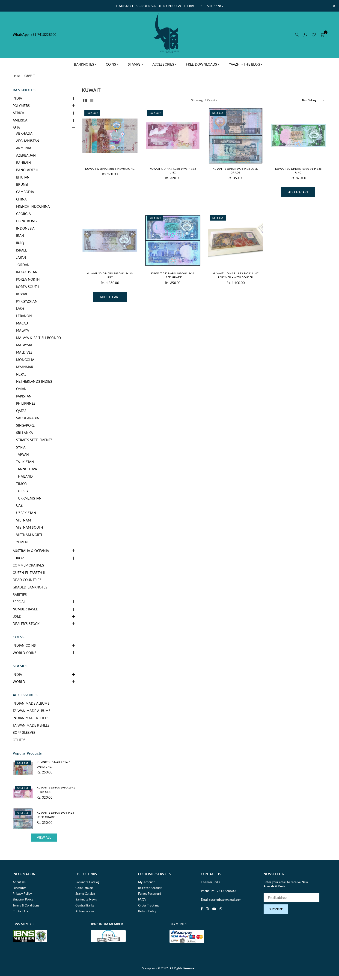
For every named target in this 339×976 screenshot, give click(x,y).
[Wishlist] (313, 34)
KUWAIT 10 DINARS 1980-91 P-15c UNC (298, 170)
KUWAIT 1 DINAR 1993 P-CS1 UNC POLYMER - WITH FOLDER (235, 275)
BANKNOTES (84, 64)
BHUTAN (23, 177)
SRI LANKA (24, 433)
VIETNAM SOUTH (29, 527)
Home (16, 76)
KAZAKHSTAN (27, 272)
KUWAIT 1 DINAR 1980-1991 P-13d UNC (172, 170)
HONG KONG (26, 221)
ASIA (16, 128)
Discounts (20, 888)
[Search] (297, 34)
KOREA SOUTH (27, 287)
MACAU (22, 323)
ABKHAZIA (24, 133)
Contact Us (20, 911)
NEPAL (21, 374)
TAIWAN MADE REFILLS (31, 725)
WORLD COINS (24, 653)
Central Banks (85, 905)
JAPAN (21, 257)
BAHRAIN (23, 163)
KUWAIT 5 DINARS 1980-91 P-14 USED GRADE (172, 275)
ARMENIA (23, 148)
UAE (19, 505)
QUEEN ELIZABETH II (29, 573)
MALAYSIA (24, 345)
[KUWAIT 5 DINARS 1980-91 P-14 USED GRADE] (173, 240)
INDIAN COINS (24, 645)
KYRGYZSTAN (26, 301)
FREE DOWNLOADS (201, 64)
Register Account (150, 888)
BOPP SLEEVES (24, 732)
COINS (111, 64)
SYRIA (20, 447)
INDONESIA (25, 228)
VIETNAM (23, 520)
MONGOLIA (25, 360)
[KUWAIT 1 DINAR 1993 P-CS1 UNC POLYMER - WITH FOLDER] (235, 240)
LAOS (20, 308)
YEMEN (22, 542)
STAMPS (134, 64)
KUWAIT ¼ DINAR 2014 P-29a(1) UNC (109, 168)
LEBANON (24, 316)
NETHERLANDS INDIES (34, 381)
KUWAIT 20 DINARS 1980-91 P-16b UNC (109, 275)
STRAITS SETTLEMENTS (34, 440)
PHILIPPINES (26, 403)
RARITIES (20, 595)
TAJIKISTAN (25, 462)
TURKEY (22, 491)
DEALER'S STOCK (26, 624)
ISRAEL (21, 250)
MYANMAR (24, 367)
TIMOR (21, 484)
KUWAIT (22, 294)
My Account (146, 882)
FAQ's (142, 899)
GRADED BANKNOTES (30, 587)
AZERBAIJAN (26, 155)
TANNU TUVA (26, 469)
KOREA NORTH (28, 279)
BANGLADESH (27, 170)
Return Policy (147, 911)
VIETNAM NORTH (30, 535)
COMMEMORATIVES (28, 565)
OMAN (21, 389)
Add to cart (298, 190)
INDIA (17, 98)
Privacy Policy (22, 893)
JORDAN (23, 265)
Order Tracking (148, 905)
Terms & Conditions (26, 905)
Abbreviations (85, 911)
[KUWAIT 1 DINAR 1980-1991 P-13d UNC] (173, 136)
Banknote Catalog (87, 882)
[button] (322, 34)
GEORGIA (23, 214)
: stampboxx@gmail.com (224, 899)
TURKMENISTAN (29, 498)
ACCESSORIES (163, 64)
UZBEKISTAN (26, 513)
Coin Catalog (84, 888)
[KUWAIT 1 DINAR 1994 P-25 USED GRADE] (235, 136)
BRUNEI (22, 184)
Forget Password (149, 893)
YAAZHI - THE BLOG (244, 64)
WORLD (19, 682)
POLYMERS (21, 106)
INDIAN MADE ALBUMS (31, 703)
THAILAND (24, 476)
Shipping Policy (23, 899)
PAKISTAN (23, 396)
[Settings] (305, 34)
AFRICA (18, 113)
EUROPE (19, 558)
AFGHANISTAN (27, 141)
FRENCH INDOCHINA (33, 206)
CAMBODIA (25, 192)
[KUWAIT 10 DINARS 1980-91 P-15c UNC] (298, 136)
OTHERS (19, 740)
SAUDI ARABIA (27, 418)
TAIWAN (22, 454)
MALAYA (22, 330)
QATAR (21, 411)
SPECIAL (19, 602)
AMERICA (20, 120)
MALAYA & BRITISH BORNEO (38, 338)
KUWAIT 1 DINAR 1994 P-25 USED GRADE (235, 170)
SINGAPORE (25, 425)
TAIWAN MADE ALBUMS (32, 711)
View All (44, 837)
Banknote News (86, 899)
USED (17, 616)
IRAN (20, 235)
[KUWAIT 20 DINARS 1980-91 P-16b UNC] (110, 240)
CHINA (21, 199)
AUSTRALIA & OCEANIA (31, 551)
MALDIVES (24, 352)
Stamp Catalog (85, 893)
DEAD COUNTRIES (27, 580)
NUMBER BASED (26, 609)
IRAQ (20, 243)
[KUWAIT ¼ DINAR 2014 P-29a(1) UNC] (110, 136)
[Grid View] (85, 100)
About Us (19, 882)
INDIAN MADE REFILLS (30, 718)
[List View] (91, 100)
